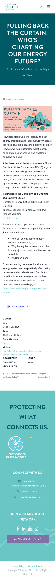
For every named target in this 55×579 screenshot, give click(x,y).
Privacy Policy (18, 566)
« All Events (28, 75)
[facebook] (18, 529)
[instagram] (36, 529)
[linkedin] (24, 529)
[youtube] (30, 529)
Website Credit (35, 566)
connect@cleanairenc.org (29, 497)
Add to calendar (18, 306)
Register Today (11, 218)
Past (5, 342)
